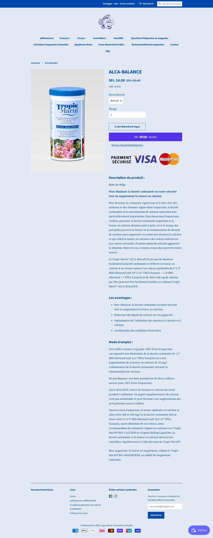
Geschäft (118, 38)
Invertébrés (99, 38)
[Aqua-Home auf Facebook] (110, 496)
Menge (113, 109)
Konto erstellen (127, 3)
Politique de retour (79, 513)
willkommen (47, 38)
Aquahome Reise (83, 44)
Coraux (81, 38)
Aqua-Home (107, 525)
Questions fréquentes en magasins (150, 38)
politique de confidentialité (83, 500)
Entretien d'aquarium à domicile (51, 44)
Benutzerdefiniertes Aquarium (148, 44)
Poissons (65, 38)
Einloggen (107, 3)
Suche (73, 496)
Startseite (35, 63)
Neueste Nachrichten (42, 490)
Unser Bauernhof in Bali (111, 44)
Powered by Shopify (123, 525)
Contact (174, 44)
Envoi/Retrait (117, 94)
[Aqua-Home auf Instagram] (115, 496)
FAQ (108, 51)
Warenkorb (148, 3)
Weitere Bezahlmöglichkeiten (127, 145)
